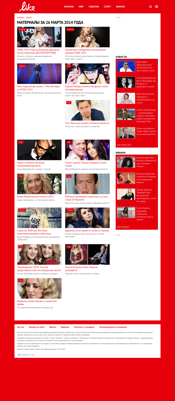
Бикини (120, 6)
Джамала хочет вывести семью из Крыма (87, 230)
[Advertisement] (38, 118)
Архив (29, 17)
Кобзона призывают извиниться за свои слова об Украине (86, 198)
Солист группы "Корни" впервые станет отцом (85, 164)
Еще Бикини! (123, 226)
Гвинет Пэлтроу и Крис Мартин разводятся (81, 268)
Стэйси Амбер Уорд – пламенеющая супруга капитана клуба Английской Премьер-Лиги (146, 115)
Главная (20, 17)
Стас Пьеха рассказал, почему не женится (87, 123)
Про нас (20, 327)
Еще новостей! (124, 144)
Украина (69, 6)
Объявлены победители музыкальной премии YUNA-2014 (85, 51)
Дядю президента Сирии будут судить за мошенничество (146, 131)
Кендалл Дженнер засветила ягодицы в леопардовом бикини (146, 178)
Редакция (65, 327)
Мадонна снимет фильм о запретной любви (36, 302)
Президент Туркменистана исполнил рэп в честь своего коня (145, 66)
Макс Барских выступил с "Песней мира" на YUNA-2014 (38, 88)
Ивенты (52, 327)
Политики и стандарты (84, 327)
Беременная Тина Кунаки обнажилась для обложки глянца (146, 162)
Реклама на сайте (37, 327)
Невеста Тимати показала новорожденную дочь (30, 164)
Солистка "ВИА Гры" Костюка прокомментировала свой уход (34, 232)
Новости (121, 57)
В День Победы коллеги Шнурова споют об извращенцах (86, 88)
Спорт (107, 6)
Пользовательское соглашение (113, 327)
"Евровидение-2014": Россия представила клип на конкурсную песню (39, 268)
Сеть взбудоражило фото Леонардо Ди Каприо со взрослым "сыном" (146, 82)
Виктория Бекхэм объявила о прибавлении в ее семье (145, 98)
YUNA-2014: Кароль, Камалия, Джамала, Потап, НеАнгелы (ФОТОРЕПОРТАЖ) (38, 51)
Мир (81, 6)
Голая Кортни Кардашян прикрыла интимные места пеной (144, 214)
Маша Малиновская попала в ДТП (35, 196)
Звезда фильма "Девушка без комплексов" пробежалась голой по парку (146, 195)
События (94, 6)
